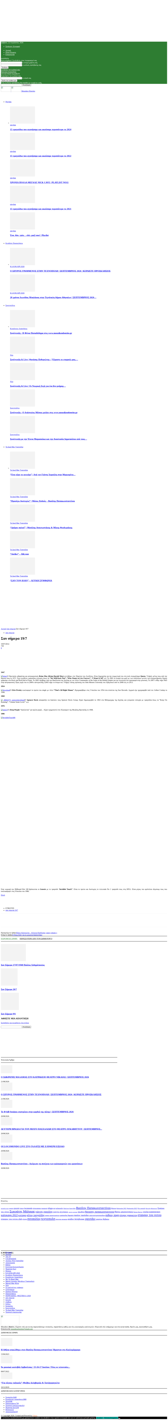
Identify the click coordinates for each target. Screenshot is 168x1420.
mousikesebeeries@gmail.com (22, 1329)
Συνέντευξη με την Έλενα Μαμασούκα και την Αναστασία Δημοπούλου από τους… (48, 439)
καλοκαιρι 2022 (9, 1215)
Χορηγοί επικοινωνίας (13, 1312)
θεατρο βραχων (138, 1212)
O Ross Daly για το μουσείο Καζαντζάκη (27, 935)
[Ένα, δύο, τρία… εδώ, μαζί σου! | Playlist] (22, 229)
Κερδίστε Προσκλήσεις (14, 1275)
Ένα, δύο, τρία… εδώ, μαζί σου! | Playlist (29, 235)
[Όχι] (119, 1418)
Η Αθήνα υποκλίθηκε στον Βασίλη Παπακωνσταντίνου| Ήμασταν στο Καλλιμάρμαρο (40, 1349)
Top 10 (8, 1257)
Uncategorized (10, 1259)
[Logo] (6, 91)
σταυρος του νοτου (149, 1215)
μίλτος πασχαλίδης (36, 1215)
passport (44, 1208)
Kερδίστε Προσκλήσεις (14, 243)
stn (54, 1208)
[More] (55, 655)
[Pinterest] (22, 655)
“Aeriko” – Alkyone (19, 554)
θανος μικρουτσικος (124, 1212)
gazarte (17, 1208)
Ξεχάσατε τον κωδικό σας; (10, 70)
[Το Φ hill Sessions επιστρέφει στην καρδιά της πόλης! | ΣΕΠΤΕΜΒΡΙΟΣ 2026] (6, 1107)
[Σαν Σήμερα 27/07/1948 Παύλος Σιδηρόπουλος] (13, 960)
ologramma (37, 1208)
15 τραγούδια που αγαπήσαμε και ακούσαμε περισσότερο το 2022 (40, 156)
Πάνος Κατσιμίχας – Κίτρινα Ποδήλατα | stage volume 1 (36, 933)
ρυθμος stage (112, 1215)
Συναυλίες (9, 1306)
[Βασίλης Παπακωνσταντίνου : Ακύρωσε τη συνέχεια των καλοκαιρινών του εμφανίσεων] (6, 1159)
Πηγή (3, 895)
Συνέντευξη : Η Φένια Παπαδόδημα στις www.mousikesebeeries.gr (41, 333)
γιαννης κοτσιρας (73, 1212)
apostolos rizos (5, 1208)
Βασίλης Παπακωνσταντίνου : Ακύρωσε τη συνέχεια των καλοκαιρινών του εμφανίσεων (42, 1163)
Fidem (35, 1416)
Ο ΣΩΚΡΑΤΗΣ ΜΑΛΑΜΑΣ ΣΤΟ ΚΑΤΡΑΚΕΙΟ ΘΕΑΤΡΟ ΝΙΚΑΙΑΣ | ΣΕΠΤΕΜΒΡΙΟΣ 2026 (45, 1077)
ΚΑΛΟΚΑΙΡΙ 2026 (17, 266)
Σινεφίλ (8, 1300)
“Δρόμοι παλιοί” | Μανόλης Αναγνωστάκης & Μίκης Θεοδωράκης (41, 527)
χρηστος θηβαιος (102, 1219)
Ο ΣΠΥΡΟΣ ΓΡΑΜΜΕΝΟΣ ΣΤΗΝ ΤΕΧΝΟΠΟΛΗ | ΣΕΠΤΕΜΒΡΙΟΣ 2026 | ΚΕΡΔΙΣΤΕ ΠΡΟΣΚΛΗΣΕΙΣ (60, 271)
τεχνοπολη (48, 1218)
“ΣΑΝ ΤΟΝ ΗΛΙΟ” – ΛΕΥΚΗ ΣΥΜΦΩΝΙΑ (31, 580)
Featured (8, 1252)
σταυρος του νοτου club (11, 1219)
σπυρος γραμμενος (128, 1215)
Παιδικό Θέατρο (11, 1292)
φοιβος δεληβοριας (76, 1219)
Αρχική (8, 50)
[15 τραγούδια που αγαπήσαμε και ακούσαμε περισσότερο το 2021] (22, 202)
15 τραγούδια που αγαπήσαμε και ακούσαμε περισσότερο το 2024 (40, 129)
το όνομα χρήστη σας (29, 63)
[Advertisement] (84, 600)
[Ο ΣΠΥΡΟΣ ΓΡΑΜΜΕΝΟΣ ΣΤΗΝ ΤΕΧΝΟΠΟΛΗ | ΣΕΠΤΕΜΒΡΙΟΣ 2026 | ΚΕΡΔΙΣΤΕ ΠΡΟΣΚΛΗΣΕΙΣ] (22, 264)
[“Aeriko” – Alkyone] (22, 548)
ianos (22, 1208)
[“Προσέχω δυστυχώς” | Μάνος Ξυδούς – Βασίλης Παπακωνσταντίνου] (22, 495)
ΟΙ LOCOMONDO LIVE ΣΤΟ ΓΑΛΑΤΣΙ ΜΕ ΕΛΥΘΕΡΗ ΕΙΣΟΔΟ (32, 1146)
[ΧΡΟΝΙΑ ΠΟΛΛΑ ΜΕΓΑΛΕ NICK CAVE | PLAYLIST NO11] (22, 176)
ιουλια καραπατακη (151, 1212)
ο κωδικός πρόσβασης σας (31, 65)
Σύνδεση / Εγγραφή (12, 46)
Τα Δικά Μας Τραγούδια (14, 447)
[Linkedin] (39, 655)
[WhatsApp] (30, 655)
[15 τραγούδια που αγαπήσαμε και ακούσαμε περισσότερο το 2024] (22, 123)
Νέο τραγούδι (141, 1208)
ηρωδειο (81, 1212)
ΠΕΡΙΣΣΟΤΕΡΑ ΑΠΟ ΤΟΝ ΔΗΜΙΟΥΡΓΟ (36, 939)
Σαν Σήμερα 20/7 (9, 989)
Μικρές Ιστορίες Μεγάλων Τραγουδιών (19, 1281)
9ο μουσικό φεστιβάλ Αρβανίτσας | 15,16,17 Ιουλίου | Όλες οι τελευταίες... (35, 1367)
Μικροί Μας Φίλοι (12, 1283)
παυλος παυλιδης (81, 1215)
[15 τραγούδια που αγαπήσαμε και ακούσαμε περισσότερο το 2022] (22, 149)
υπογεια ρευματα (61, 1219)
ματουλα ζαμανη (66, 1215)
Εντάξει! (99, 1418)
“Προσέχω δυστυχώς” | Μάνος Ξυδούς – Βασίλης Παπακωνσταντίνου (42, 501)
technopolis (59, 1208)
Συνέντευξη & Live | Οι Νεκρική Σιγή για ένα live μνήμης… (38, 386)
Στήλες (8, 1304)
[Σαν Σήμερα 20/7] (9, 985)
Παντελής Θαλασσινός (151, 1208)
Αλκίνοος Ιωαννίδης (69, 1208)
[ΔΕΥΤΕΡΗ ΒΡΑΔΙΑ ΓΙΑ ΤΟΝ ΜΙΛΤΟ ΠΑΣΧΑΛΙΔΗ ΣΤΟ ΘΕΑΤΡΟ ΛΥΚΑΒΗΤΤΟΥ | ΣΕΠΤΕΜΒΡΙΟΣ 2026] (6, 1125)
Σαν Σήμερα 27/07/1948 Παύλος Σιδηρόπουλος (23, 965)
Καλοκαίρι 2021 (122, 1208)
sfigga (50, 1208)
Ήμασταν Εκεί (10, 1269)
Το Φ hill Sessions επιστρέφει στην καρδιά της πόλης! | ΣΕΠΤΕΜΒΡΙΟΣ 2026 (37, 1112)
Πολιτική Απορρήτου (8, 72)
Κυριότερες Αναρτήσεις (18, 329)
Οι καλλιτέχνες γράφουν (14, 1287)
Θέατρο (113, 1208)
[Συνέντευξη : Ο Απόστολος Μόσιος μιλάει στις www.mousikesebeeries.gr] (22, 406)
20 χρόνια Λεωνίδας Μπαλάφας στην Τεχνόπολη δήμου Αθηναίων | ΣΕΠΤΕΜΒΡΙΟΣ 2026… (53, 297)
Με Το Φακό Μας (12, 1279)
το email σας (26, 78)
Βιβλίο (7, 1265)
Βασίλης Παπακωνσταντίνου (93, 1208)
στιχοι (25, 1219)
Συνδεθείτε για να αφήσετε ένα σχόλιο (15, 1023)
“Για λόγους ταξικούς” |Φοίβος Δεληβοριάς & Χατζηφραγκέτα (30, 1383)
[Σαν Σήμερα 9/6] (10, 1009)
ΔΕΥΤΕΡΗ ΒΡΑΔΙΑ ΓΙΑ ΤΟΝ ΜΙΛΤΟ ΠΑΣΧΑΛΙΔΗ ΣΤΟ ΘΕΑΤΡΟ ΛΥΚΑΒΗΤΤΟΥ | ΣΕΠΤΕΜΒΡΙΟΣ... (51, 1129)
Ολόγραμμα (9, 1289)
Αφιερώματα (10, 1263)
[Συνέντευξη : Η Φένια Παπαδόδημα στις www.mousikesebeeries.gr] (22, 327)
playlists (13, 125)
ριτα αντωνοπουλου (97, 1215)
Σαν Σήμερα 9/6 (8, 1014)
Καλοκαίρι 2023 (132, 1208)
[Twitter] (13, 655)
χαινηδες (90, 1218)
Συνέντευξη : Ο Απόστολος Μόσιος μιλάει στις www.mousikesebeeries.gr (43, 412)
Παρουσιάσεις (10, 1294)
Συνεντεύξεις (10, 305)
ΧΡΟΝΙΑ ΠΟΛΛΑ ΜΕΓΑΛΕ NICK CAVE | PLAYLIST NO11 (39, 182)
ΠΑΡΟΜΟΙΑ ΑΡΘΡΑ (9, 939)
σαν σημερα (11, 629)
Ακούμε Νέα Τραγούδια (14, 1261)
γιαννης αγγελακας (60, 1212)
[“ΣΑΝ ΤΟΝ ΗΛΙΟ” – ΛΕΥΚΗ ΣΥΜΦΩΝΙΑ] (22, 574)
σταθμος (8, 1302)
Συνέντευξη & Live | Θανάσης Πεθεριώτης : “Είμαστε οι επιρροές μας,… (44, 359)
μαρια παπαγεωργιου (52, 1215)
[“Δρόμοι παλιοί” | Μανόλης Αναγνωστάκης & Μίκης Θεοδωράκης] (22, 521)
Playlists (8, 102)
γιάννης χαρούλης (44, 1211)
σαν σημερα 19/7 (11, 910)
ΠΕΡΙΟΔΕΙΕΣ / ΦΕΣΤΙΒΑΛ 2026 (18, 1296)
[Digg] (47, 655)
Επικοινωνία (10, 54)
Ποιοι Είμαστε (10, 52)
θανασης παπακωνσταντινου (99, 1211)
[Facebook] (5, 655)
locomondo (28, 1208)
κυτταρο (22, 1215)
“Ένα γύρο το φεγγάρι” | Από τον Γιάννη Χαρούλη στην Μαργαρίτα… (43, 474)
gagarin (11, 1208)
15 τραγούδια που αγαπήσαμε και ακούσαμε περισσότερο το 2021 (40, 209)
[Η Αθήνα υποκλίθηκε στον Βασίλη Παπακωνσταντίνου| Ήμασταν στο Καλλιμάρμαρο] (6, 1345)
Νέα (11, 355)
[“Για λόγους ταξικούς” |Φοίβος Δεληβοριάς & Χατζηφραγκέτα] (6, 1378)
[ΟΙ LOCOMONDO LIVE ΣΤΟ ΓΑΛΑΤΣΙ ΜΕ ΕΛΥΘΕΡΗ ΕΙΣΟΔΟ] (6, 1142)
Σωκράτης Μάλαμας (22, 1211)
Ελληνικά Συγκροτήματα (14, 1267)
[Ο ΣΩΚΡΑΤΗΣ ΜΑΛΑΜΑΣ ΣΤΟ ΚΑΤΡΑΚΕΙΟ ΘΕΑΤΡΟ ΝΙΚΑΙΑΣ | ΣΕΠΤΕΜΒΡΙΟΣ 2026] (6, 1073)
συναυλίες (34, 1218)
